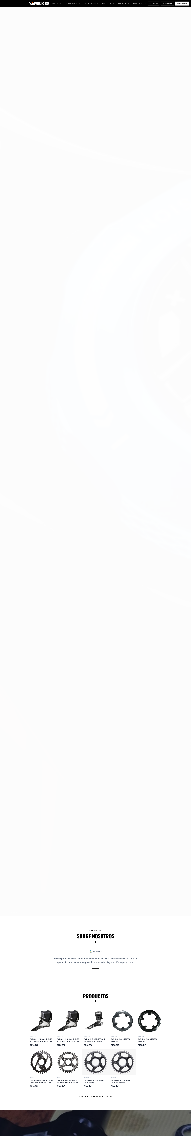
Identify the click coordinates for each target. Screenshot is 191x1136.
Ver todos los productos (93, 1096)
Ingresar (168, 3)
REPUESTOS (123, 3)
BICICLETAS (56, 3)
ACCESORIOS (107, 3)
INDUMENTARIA (90, 3)
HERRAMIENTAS (139, 3)
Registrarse (182, 3)
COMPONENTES (72, 3)
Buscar (155, 3)
